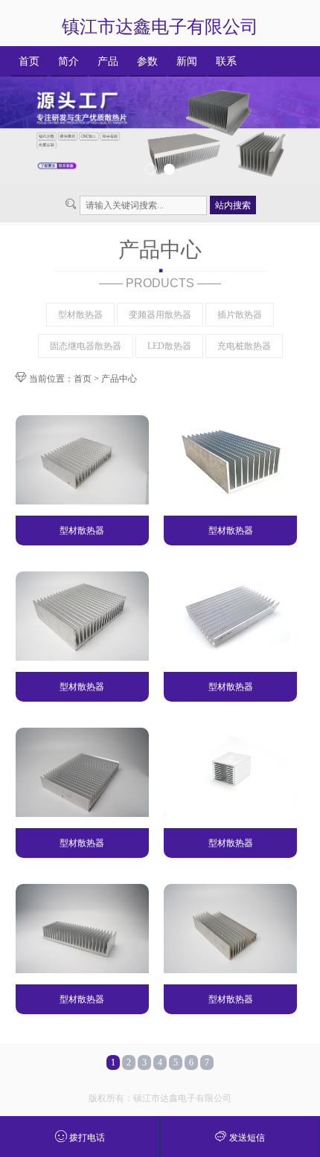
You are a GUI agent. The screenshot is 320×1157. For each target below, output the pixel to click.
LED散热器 (169, 346)
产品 (107, 61)
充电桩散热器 (244, 346)
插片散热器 (239, 315)
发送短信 (246, 1137)
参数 (147, 61)
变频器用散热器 (160, 315)
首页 (29, 61)
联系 (226, 61)
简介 (68, 61)
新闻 (186, 61)
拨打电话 (86, 1137)
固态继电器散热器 (85, 346)
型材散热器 (80, 315)
